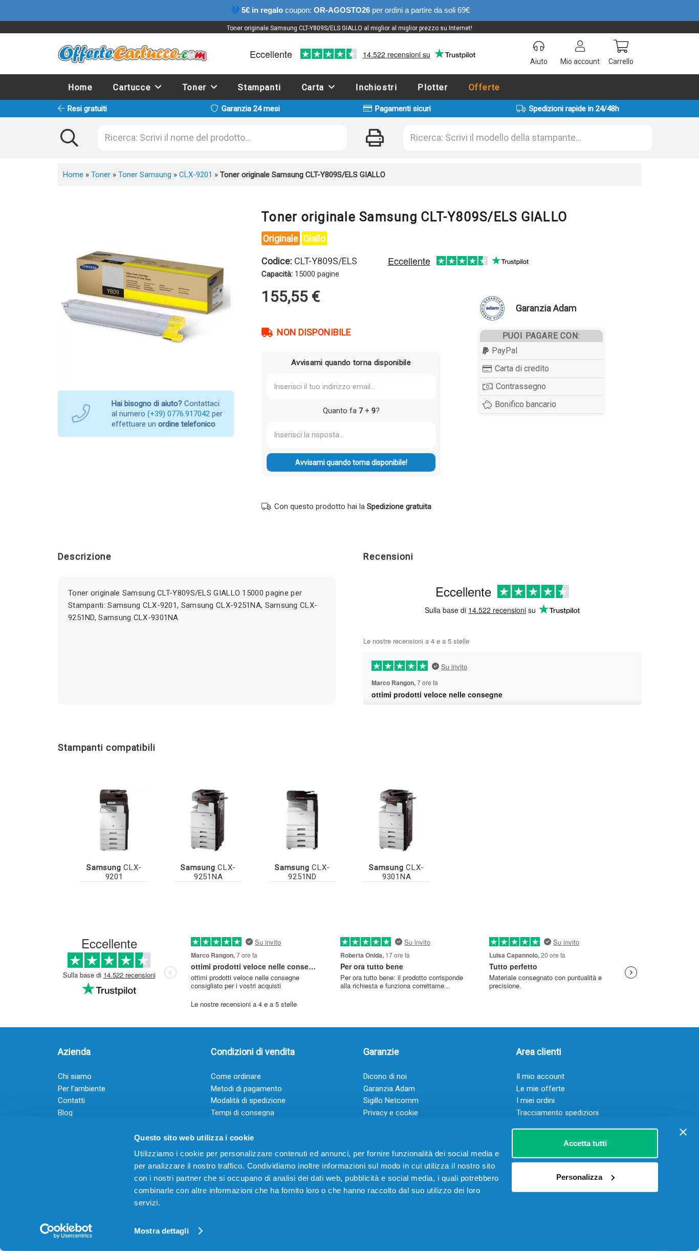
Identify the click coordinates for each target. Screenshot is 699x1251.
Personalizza (579, 1176)
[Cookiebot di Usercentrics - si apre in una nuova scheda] (66, 1231)
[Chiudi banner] (683, 1132)
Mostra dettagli (161, 1230)
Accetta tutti (585, 1143)
